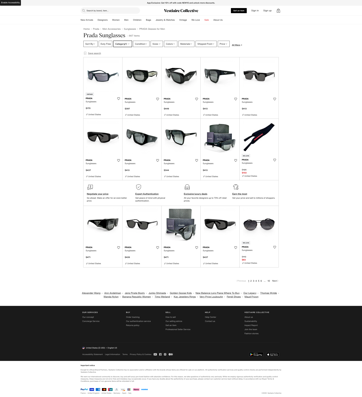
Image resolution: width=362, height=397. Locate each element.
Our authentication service (138, 321)
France (83, 393)
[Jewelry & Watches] (177, 20)
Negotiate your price (97, 194)
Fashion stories (251, 333)
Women (116, 20)
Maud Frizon (251, 297)
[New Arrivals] (95, 20)
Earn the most (239, 194)
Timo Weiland (162, 297)
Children (137, 20)
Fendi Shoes (234, 297)
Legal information (112, 354)
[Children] (144, 20)
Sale (206, 20)
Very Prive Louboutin (211, 297)
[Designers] (110, 20)
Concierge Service (90, 321)
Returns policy (132, 325)
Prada (96, 29)
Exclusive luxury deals (195, 194)
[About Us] (225, 20)
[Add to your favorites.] (118, 98)
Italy (130, 393)
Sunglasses (130, 29)
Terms (125, 354)
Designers (103, 20)
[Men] (131, 20)
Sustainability (250, 321)
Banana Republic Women (136, 297)
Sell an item (238, 10)
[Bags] (153, 20)
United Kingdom (94, 393)
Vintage (183, 20)
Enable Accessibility (10, 2)
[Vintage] (189, 20)
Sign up (267, 10)
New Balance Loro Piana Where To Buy (218, 293)
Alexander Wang (91, 293)
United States (107, 393)
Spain (124, 393)
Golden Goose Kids (181, 293)
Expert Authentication (147, 194)
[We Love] (202, 20)
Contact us (210, 321)
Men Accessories (111, 29)
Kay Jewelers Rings (185, 297)
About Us (218, 20)
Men (126, 20)
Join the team (250, 329)
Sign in (255, 10)
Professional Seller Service (177, 329)
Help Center (210, 317)
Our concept (88, 317)
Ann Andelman (112, 293)
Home (86, 29)
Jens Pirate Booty (135, 293)
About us (248, 317)
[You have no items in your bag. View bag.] (278, 11)
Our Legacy (249, 293)
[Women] (122, 20)
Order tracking (133, 317)
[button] (278, 11)
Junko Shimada (157, 293)
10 (269, 281)
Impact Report (251, 325)
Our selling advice (173, 321)
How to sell (170, 317)
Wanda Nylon (111, 297)
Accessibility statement (92, 354)
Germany (116, 393)
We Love (195, 20)
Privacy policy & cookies (140, 354)
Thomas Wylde (268, 293)
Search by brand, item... (98, 10)
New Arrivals (87, 20)
